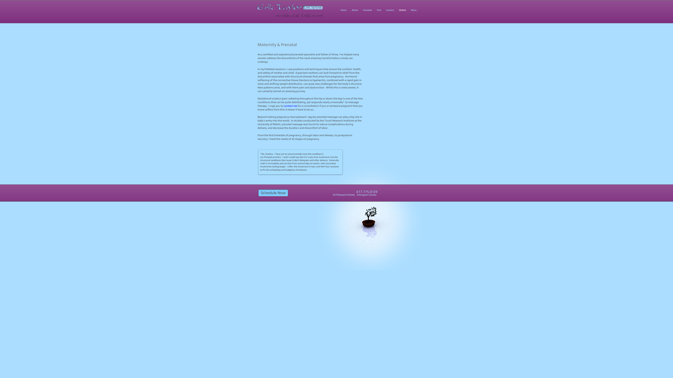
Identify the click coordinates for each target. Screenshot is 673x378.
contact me (290, 105)
